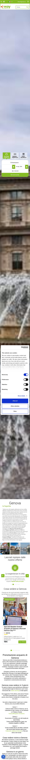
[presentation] (2, 575)
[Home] (5, 7)
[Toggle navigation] (28, 2)
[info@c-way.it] (4, 2)
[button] (11, 1)
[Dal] (13, 167)
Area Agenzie (21, 1)
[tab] (6, 155)
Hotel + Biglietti (15, 574)
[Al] (26, 167)
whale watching (15, 690)
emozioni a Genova (9, 531)
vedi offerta (22, 642)
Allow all (15, 401)
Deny (15, 411)
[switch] (26, 379)
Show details (21, 396)
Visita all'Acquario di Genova (16, 713)
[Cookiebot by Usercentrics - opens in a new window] (21, 347)
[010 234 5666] (1, 2)
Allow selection (15, 406)
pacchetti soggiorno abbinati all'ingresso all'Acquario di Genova (15, 593)
